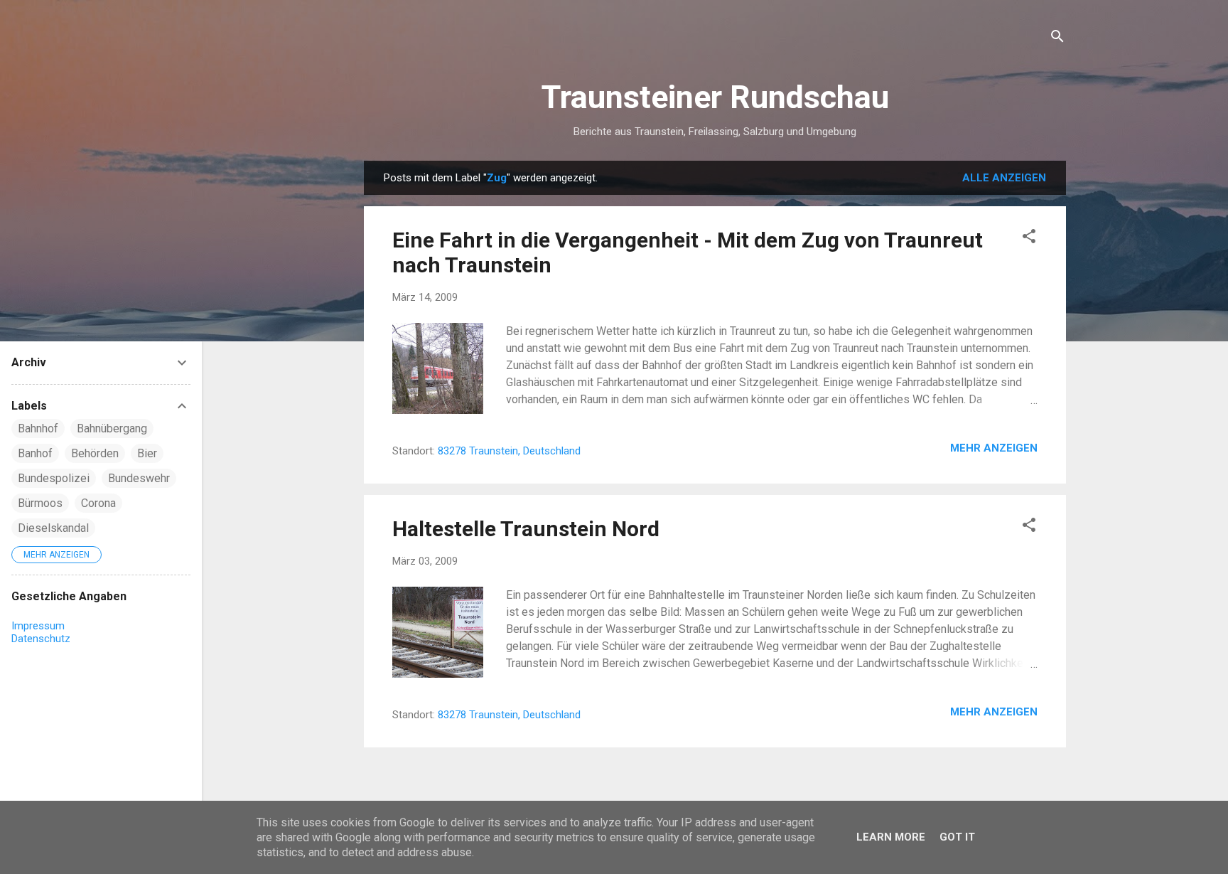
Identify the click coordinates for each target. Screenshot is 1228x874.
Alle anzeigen (1004, 177)
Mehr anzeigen (994, 448)
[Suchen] (1057, 38)
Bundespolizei (54, 478)
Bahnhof (38, 428)
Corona (98, 503)
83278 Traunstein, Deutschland (509, 450)
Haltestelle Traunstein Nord (525, 528)
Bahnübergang (112, 428)
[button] (1029, 239)
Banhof (35, 453)
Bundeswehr (139, 478)
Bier (147, 453)
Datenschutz (40, 638)
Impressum (38, 625)
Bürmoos (40, 503)
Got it (957, 837)
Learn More (890, 837)
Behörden (95, 453)
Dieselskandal (53, 528)
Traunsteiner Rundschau (715, 97)
